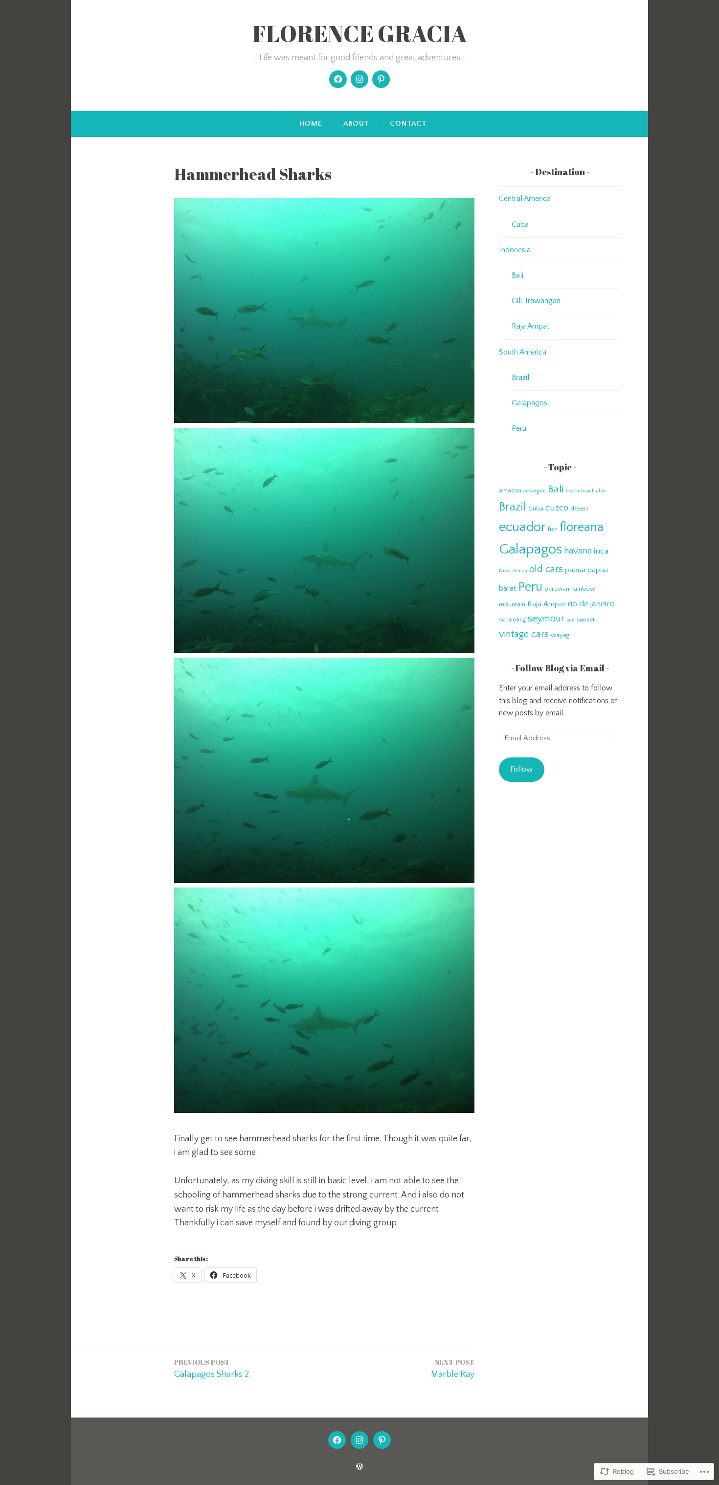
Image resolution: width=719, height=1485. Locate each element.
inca (601, 551)
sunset (586, 619)
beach (572, 491)
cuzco (556, 508)
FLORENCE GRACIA (359, 33)
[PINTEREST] (382, 1440)
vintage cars (524, 634)
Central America (525, 198)
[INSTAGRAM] (359, 1440)
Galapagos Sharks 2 (211, 1368)
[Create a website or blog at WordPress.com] (359, 1467)
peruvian (556, 588)
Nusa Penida (513, 571)
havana (578, 551)
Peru (519, 428)
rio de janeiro (591, 604)
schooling (512, 619)
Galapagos (529, 403)
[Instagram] (359, 79)
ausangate (534, 491)
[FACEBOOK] (337, 1440)
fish (553, 529)
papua (575, 570)
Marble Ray (452, 1368)
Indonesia (515, 249)
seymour (546, 618)
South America (522, 352)
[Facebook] (338, 79)
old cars (546, 569)
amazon (510, 490)
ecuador (522, 527)
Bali (517, 275)
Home (310, 123)
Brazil (520, 377)
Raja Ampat (530, 326)
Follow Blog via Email (560, 668)
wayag (560, 635)
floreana (582, 527)
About (356, 123)
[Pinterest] (381, 79)
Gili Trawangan (536, 300)
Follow (521, 769)
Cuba (520, 224)
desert (579, 508)
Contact (408, 123)
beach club (593, 491)
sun (570, 620)
